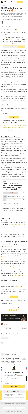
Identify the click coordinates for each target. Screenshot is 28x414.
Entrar (25, 1)
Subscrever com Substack (15, 391)
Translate (3, 5)
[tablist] (7, 338)
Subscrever (20, 1)
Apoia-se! (18, 286)
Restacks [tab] (10, 338)
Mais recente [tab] (7, 354)
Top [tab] (2, 354)
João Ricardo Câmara (8, 21)
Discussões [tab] (13, 354)
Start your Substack (9, 408)
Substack (8, 411)
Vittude (17, 137)
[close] (24, 367)
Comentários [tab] (4, 338)
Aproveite (3, 257)
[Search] (25, 354)
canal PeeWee (12, 34)
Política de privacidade (19, 397)
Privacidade (17, 403)
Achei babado (9, 246)
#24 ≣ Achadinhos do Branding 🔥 (10, 358)
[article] (14, 361)
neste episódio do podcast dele (12, 267)
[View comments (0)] (7, 26)
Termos (22, 403)
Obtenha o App (20, 408)
